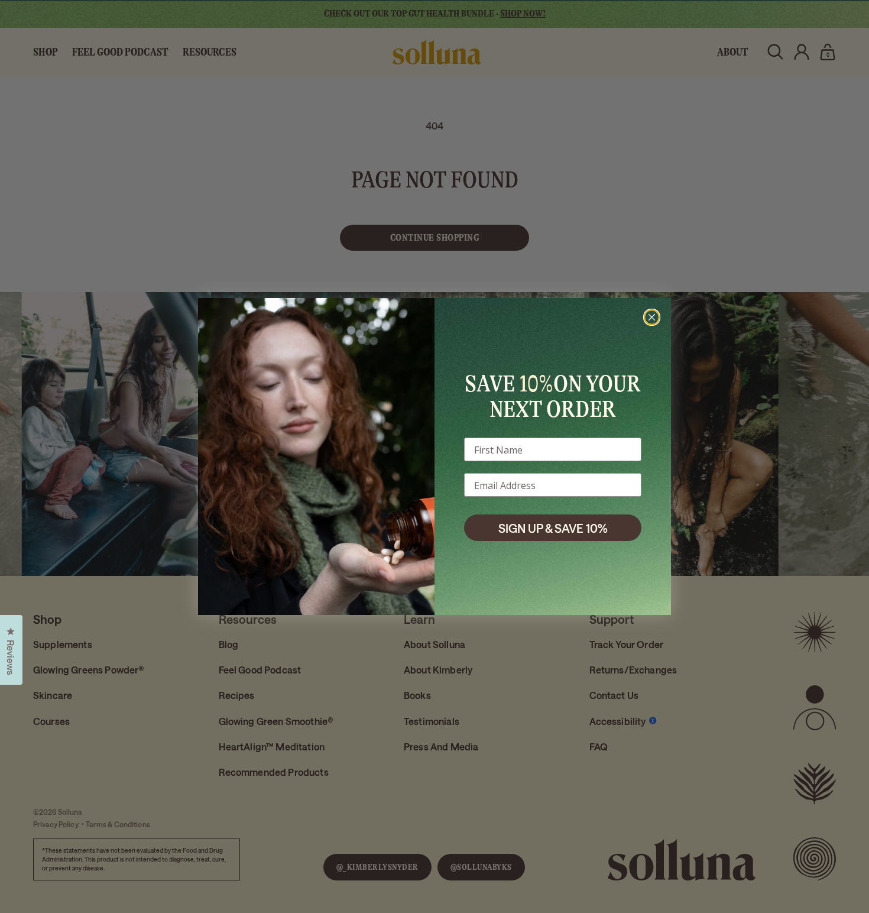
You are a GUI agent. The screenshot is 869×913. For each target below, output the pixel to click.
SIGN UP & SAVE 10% (553, 528)
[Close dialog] (651, 317)
